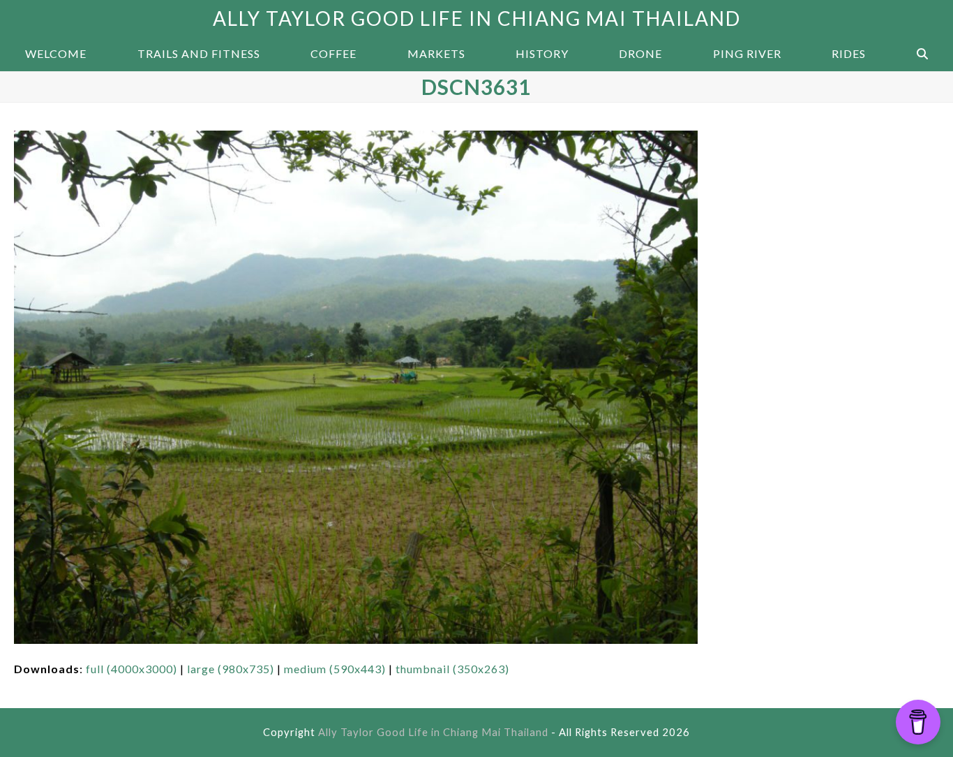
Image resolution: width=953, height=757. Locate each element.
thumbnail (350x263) (452, 668)
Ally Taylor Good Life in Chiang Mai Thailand (477, 18)
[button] (922, 53)
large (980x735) (230, 668)
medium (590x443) (335, 668)
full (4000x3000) (131, 668)
